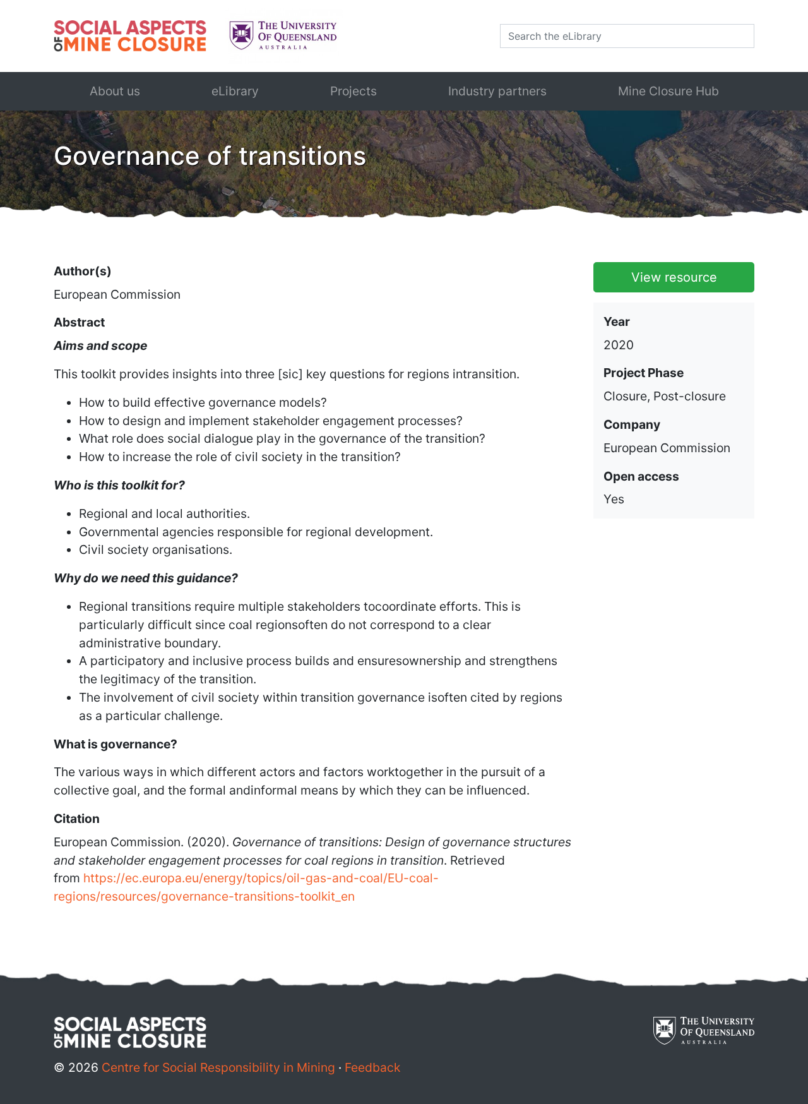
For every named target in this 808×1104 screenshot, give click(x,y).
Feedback (372, 1067)
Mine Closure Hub (668, 91)
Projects (353, 91)
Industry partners (497, 91)
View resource (674, 277)
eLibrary (235, 91)
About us (115, 91)
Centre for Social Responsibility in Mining (218, 1067)
